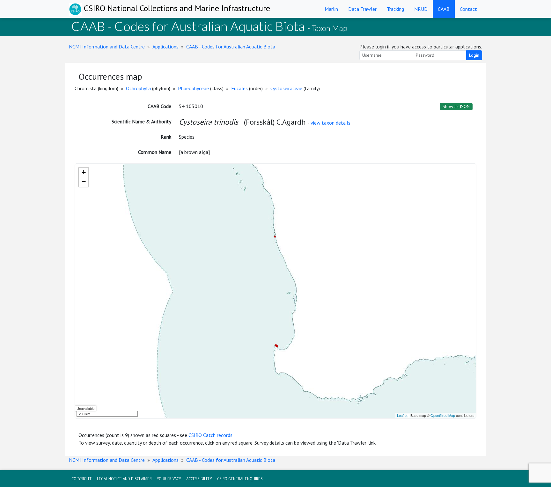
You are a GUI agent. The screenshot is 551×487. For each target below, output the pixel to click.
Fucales (239, 88)
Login (474, 55)
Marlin (331, 9)
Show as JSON (456, 106)
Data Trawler (362, 9)
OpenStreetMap (442, 415)
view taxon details (330, 123)
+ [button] (84, 172)
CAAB (444, 9)
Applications (165, 46)
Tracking (395, 9)
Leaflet (402, 415)
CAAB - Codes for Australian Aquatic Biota (230, 46)
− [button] (84, 182)
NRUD (421, 9)
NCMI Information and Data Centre (107, 46)
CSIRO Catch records (210, 435)
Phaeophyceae (193, 88)
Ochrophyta (138, 88)
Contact (468, 9)
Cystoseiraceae (286, 88)
